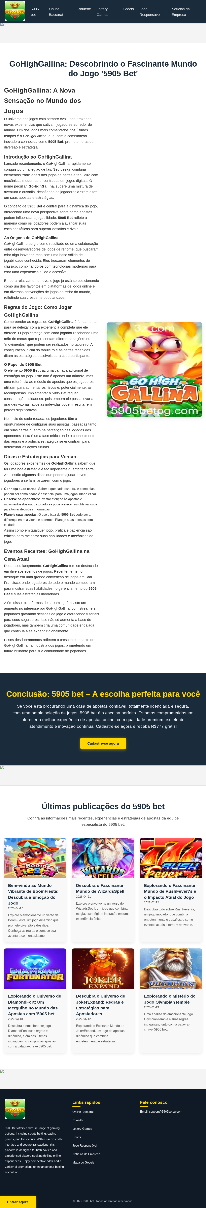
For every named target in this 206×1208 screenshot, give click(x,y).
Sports (128, 9)
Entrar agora (18, 1202)
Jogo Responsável (150, 12)
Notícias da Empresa (181, 12)
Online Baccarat (56, 12)
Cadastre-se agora (103, 743)
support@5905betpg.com (165, 1111)
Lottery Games (102, 12)
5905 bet (35, 12)
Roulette (84, 9)
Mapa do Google (83, 1162)
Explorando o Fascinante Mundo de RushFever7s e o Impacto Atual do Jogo (170, 891)
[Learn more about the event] (103, 33)
